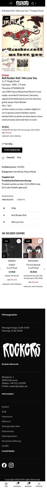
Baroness (33, 260)
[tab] (7, 199)
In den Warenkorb (12, 150)
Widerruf (6, 421)
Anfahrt (5, 406)
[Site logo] (22, 3)
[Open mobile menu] (11, 3)
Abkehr (12, 260)
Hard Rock (18, 171)
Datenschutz (8, 431)
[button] (4, 35)
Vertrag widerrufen (11, 426)
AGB (4, 411)
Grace (5, 75)
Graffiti (5, 445)
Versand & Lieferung (11, 441)
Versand (8, 133)
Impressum (7, 416)
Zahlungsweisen (9, 436)
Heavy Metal (30, 171)
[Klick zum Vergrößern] (6, 52)
